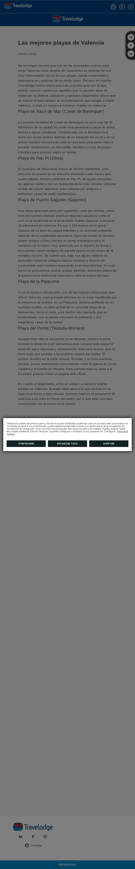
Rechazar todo (67, 443)
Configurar (26, 443)
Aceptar (108, 443)
